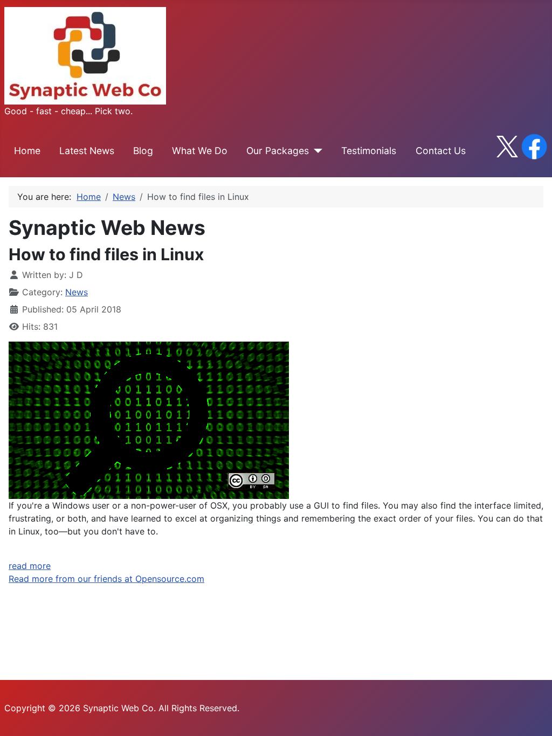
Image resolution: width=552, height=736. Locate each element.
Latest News (86, 150)
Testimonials (368, 150)
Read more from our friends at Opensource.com (106, 578)
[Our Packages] (315, 151)
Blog (143, 150)
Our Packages (277, 150)
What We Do (199, 150)
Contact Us (441, 150)
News (76, 292)
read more (30, 565)
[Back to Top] (533, 716)
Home (27, 150)
